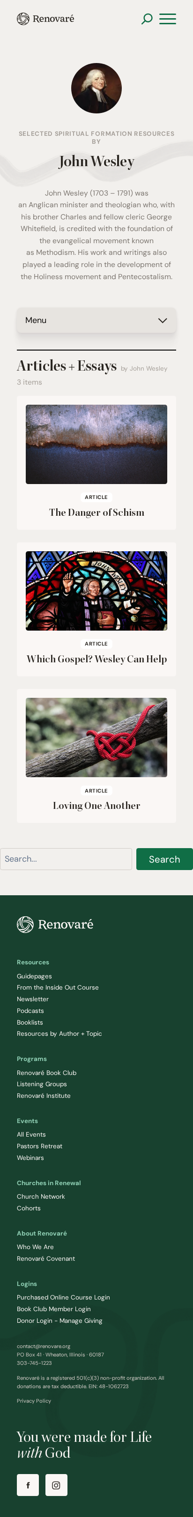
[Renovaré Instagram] (56, 1485)
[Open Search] (147, 19)
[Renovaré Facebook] (28, 1485)
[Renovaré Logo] (45, 19)
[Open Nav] (167, 19)
